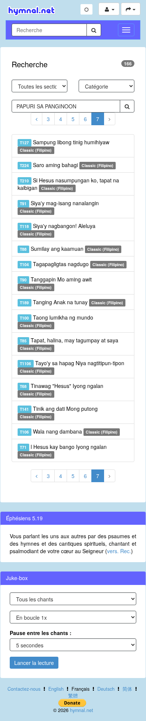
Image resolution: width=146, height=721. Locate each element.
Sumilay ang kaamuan (69, 248)
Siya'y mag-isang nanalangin (59, 206)
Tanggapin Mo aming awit (55, 282)
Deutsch (106, 688)
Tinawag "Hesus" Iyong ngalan (61, 389)
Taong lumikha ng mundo (56, 321)
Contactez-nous (23, 688)
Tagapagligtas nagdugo (72, 264)
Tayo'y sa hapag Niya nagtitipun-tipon (72, 366)
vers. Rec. (119, 551)
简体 (127, 688)
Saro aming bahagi (66, 165)
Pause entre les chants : (41, 633)
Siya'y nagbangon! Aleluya (57, 229)
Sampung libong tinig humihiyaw (64, 145)
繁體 (73, 695)
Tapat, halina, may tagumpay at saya (69, 343)
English (56, 688)
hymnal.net (81, 710)
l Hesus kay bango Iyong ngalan (63, 450)
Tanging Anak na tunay (71, 302)
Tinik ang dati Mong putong (58, 412)
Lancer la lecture (34, 662)
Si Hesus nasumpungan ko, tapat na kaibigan (68, 183)
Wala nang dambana (69, 431)
